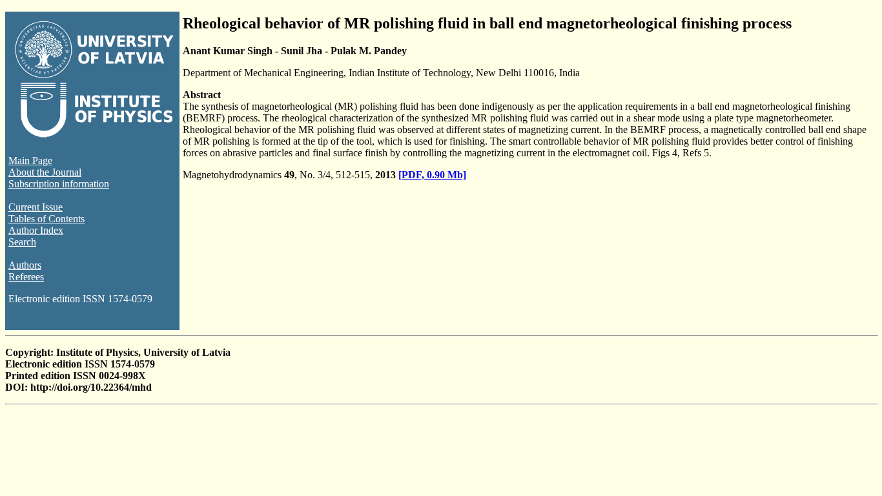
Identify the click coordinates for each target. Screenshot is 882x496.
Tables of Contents (46, 218)
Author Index (35, 230)
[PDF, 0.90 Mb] (432, 174)
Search (22, 241)
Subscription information (58, 183)
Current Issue (35, 207)
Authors (24, 265)
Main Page (30, 160)
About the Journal (44, 172)
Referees (26, 276)
